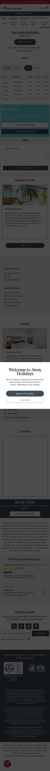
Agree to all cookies (25, 393)
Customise (25, 400)
